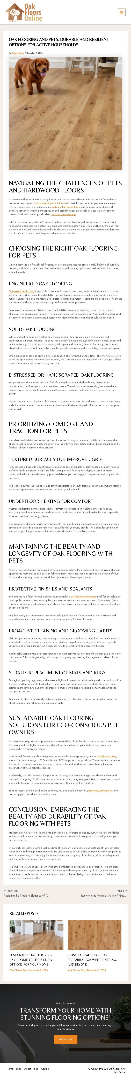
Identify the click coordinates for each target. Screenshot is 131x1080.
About (27, 1068)
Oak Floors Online (106, 756)
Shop (19, 1068)
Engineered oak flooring (21, 291)
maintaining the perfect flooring (50, 203)
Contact (45, 1068)
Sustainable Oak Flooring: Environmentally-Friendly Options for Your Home (31, 959)
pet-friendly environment (63, 214)
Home (10, 1068)
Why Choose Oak (18, 970)
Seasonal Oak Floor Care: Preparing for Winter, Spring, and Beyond (92, 959)
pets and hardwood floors (66, 207)
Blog (36, 1068)
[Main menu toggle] (122, 12)
